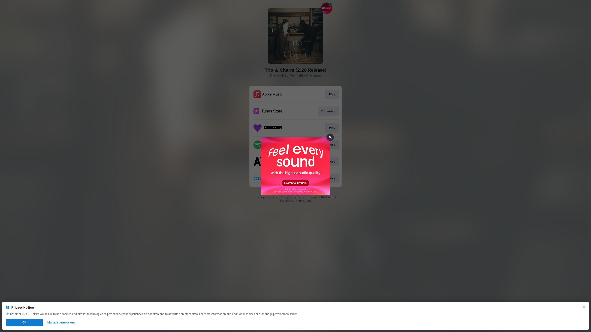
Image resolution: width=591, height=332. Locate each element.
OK (24, 322)
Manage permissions (61, 322)
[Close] (584, 307)
